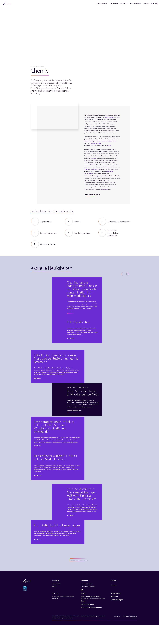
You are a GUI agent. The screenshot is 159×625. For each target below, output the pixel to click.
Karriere (113, 585)
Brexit (83, 593)
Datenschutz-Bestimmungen (73, 616)
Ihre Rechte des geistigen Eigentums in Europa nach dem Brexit (93, 598)
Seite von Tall (117, 616)
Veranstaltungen (117, 599)
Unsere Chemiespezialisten (92, 194)
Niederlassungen (135, 3)
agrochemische (100, 176)
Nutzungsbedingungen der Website (97, 616)
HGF (6, 3)
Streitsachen (104, 189)
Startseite (55, 580)
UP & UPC (55, 593)
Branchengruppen (56, 584)
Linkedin (82, 590)
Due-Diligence (107, 167)
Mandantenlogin (102, 3)
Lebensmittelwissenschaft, (109, 141)
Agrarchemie (97, 141)
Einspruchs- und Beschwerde (92, 169)
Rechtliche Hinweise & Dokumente (59, 616)
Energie (109, 145)
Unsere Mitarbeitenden (87, 584)
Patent (92, 165)
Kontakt (113, 580)
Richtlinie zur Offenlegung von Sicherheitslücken (62, 618)
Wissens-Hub (115, 593)
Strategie (93, 158)
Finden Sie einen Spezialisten (119, 3)
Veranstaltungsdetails (74, 410)
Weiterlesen (70, 312)
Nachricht (114, 596)
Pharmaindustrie (109, 117)
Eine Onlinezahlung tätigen (91, 607)
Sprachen (146, 3)
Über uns (84, 580)
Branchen (54, 586)
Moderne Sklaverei (85, 616)
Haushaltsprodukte (96, 143)
